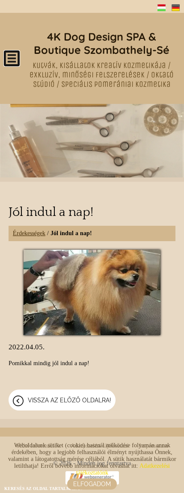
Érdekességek (29, 233)
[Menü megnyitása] (11, 58)
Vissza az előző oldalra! (69, 400)
